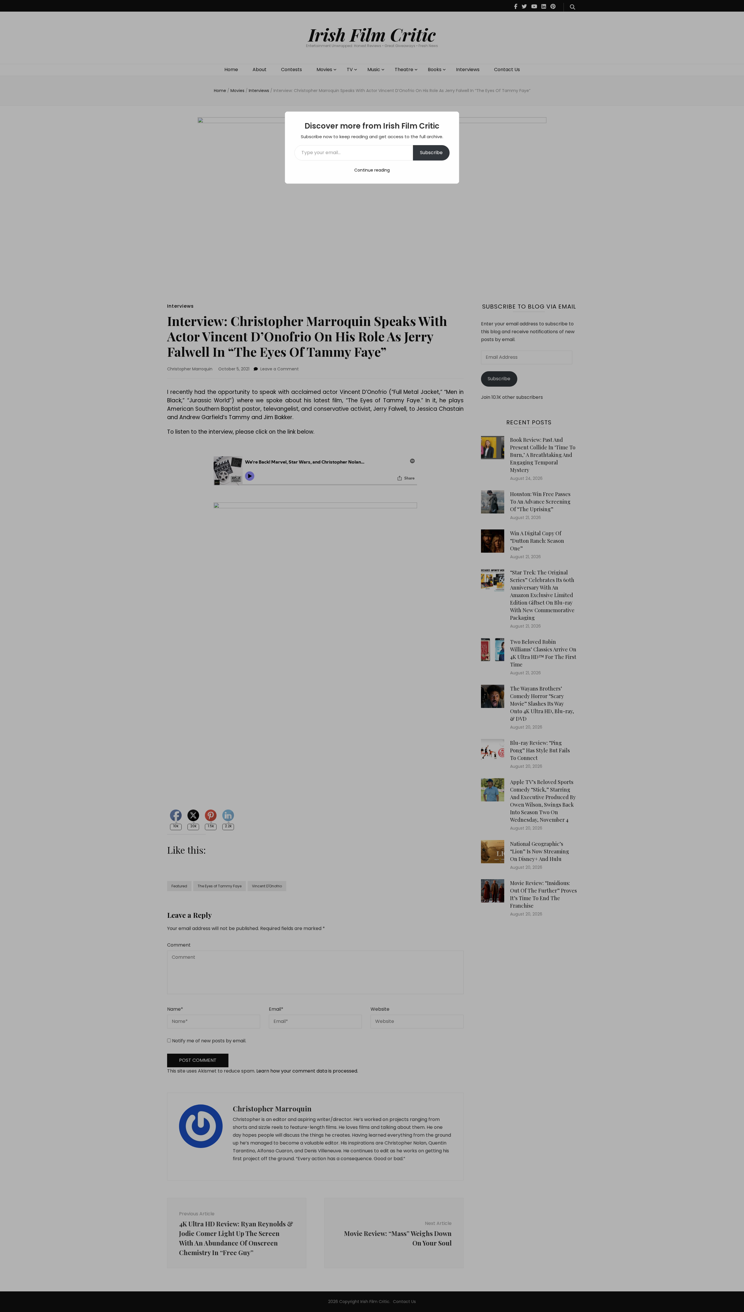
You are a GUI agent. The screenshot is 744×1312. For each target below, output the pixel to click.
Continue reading (372, 170)
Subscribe (431, 152)
